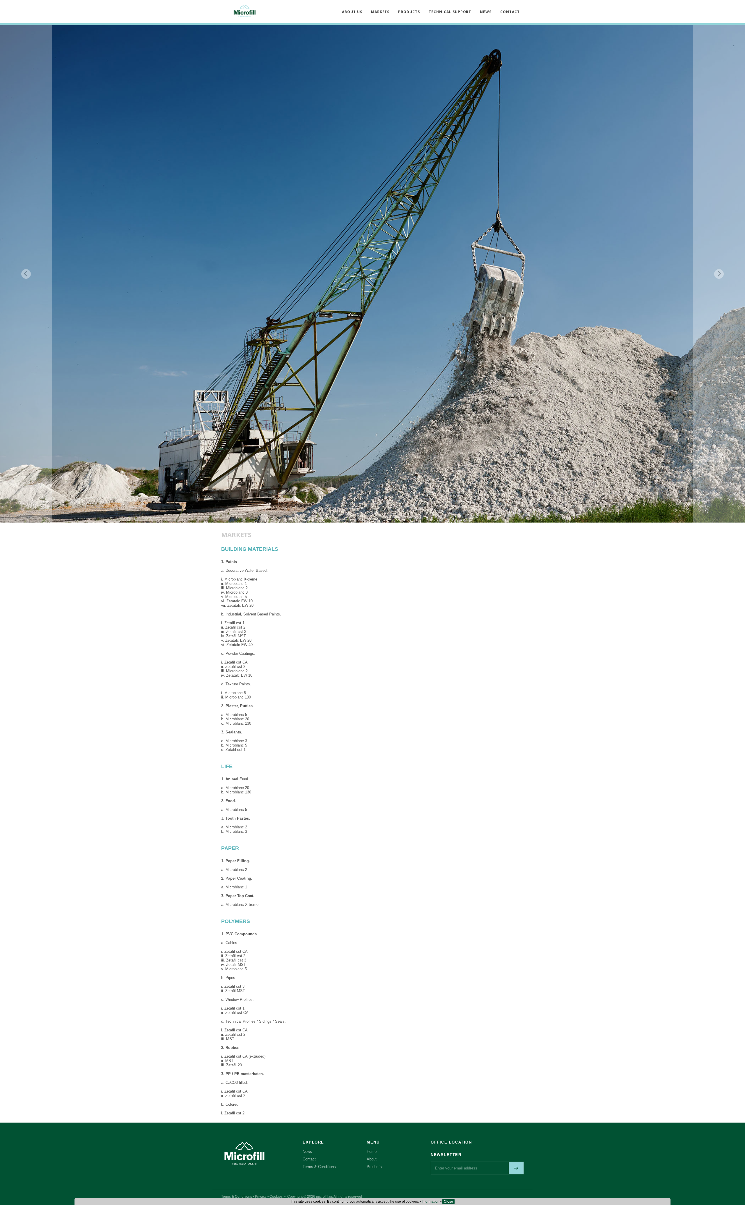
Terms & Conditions (319, 1167)
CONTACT (510, 11)
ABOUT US (352, 11)
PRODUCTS (409, 11)
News (307, 1151)
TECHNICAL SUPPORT (450, 11)
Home (372, 1151)
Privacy (261, 1197)
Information (430, 1201)
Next (719, 274)
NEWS (486, 11)
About (372, 1159)
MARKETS (380, 11)
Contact (309, 1159)
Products (374, 1167)
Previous (26, 274)
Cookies (276, 1197)
